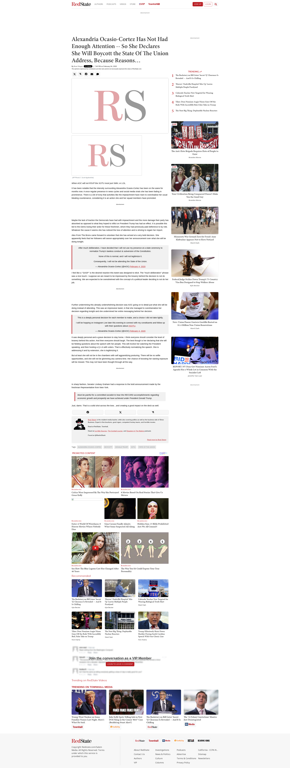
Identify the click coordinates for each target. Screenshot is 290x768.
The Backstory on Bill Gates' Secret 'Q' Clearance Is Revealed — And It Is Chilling (86, 602)
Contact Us (139, 754)
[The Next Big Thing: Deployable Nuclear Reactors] (120, 620)
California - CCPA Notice (208, 750)
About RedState (141, 750)
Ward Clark (142, 605)
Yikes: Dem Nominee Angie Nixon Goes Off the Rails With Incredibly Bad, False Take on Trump (86, 634)
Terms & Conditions (186, 758)
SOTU (133, 447)
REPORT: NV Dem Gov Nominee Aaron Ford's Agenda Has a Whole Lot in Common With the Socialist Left (195, 369)
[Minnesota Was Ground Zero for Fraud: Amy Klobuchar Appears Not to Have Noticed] (194, 220)
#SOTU (132, 326)
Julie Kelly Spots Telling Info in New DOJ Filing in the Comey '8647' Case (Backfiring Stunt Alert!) (126, 719)
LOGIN (208, 4)
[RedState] (81, 4)
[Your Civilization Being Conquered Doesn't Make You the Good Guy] (194, 177)
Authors (98, 4)
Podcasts (111, 4)
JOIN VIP (197, 4)
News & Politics (162, 754)
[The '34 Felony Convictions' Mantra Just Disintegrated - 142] (201, 702)
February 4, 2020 (137, 266)
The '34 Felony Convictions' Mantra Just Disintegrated (200, 718)
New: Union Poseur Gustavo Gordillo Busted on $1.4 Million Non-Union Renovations (195, 323)
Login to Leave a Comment (120, 664)
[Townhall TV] (154, 4)
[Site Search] (215, 4)
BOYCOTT (108, 447)
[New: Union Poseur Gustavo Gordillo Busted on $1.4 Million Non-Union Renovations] (194, 305)
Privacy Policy (183, 762)
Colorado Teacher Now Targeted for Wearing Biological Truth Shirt (153, 600)
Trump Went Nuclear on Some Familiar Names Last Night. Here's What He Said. (88, 719)
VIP (135, 762)
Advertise (181, 754)
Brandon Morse (195, 157)
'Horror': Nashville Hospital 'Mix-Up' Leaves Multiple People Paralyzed (119, 602)
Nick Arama (76, 640)
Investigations (162, 750)
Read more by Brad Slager (156, 440)
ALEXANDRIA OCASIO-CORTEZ (89, 447)
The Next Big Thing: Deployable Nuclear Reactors (118, 632)
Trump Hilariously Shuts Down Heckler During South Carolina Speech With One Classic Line (151, 634)
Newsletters (204, 758)
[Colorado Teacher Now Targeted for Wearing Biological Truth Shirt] (153, 588)
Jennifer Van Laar (195, 376)
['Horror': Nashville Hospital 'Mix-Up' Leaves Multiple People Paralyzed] (120, 588)
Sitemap (202, 754)
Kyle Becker (76, 607)
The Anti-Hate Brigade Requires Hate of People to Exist (194, 153)
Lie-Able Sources (101, 431)
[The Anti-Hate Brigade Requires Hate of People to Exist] (194, 134)
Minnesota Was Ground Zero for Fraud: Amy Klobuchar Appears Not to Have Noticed (195, 238)
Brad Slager (78, 66)
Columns (159, 762)
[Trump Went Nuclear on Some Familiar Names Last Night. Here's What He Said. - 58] (89, 702)
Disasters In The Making (135, 431)
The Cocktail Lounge (115, 431)
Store (132, 4)
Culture (159, 758)
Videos (123, 4)
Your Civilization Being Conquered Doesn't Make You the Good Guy (195, 195)
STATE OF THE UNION (147, 447)
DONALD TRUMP (121, 447)
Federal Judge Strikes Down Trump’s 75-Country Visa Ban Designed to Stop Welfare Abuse (195, 281)
